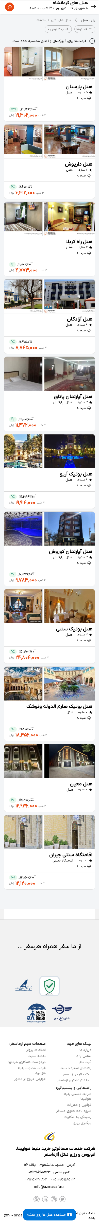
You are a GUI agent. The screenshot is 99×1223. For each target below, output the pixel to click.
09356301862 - (35, 1179)
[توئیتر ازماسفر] (62, 1199)
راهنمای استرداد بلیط (75, 1068)
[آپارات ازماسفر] (37, 1199)
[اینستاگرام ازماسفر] (54, 1199)
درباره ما (85, 1050)
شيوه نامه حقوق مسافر (73, 1111)
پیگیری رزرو (82, 1123)
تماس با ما (83, 1056)
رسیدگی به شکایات (77, 1117)
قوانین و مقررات (79, 1104)
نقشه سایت (37, 1056)
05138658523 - (62, 1179)
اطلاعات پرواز (36, 1050)
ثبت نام (85, 1062)
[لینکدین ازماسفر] (45, 1199)
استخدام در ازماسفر (77, 1074)
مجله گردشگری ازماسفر (74, 1080)
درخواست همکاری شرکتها (27, 1062)
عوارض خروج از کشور (30, 1079)
